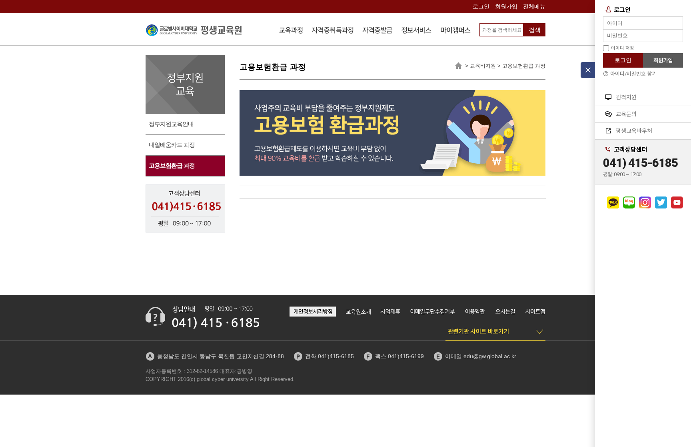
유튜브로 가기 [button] (677, 202)
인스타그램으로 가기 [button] (645, 202)
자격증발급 (377, 31)
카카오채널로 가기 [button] (613, 202)
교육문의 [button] (626, 114)
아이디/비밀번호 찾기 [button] (633, 74)
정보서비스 (416, 31)
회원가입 (506, 6)
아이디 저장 (622, 48)
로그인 (481, 6)
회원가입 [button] (663, 60)
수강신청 (291, 31)
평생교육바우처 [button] (634, 131)
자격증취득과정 (332, 31)
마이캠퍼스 (455, 31)
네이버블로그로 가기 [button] (629, 202)
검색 (535, 29)
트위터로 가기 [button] (661, 202)
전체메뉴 (534, 6)
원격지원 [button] (626, 97)
